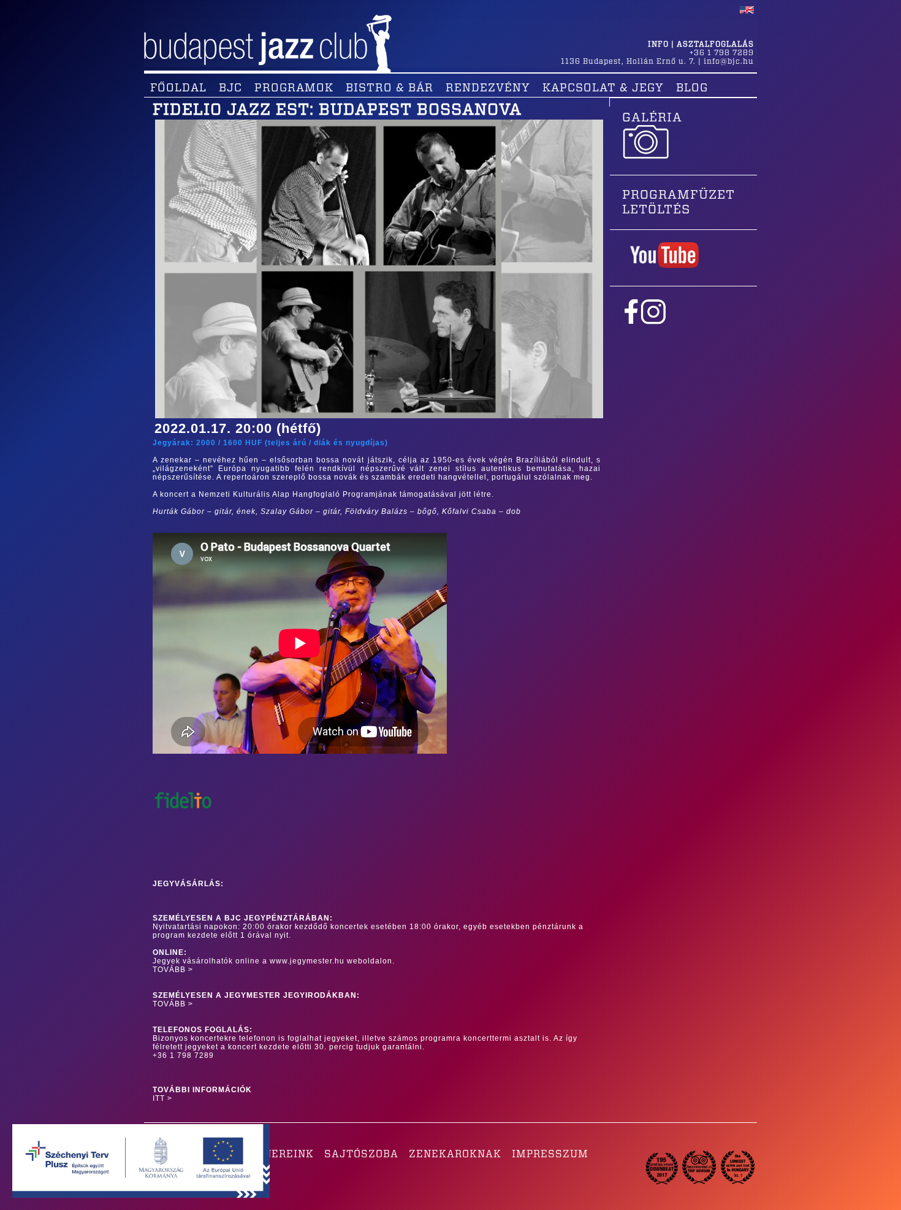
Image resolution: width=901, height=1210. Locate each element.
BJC (230, 88)
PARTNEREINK (274, 1154)
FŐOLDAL (178, 88)
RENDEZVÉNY (488, 88)
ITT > (162, 1098)
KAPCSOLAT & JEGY (603, 88)
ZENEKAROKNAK (455, 1154)
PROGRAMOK (293, 88)
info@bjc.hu (729, 61)
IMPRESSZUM (550, 1154)
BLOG (692, 88)
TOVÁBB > (173, 969)
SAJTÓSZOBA (361, 1154)
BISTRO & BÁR (389, 88)
